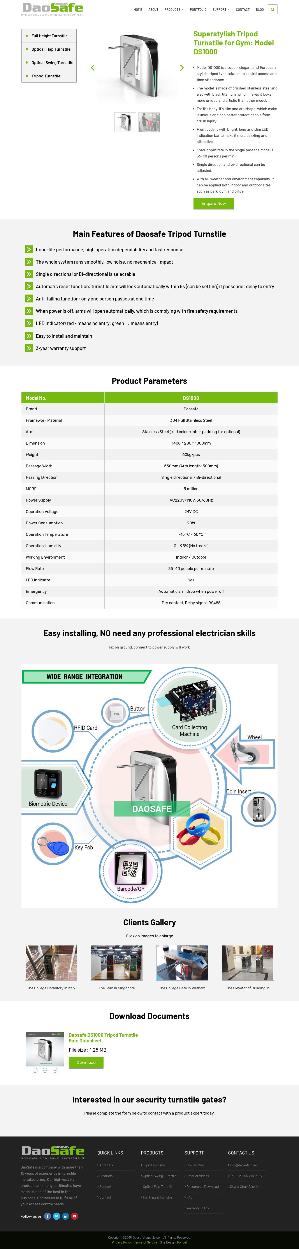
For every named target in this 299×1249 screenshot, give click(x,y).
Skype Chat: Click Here (246, 1187)
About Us (106, 1165)
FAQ (189, 1197)
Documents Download (202, 1187)
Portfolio (198, 9)
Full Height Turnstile (50, 35)
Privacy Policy (122, 1242)
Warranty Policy (197, 1208)
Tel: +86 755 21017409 (246, 1176)
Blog (260, 9)
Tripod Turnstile (46, 75)
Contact (243, 9)
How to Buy (195, 1165)
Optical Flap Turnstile (51, 49)
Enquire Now (213, 203)
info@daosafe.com (243, 1165)
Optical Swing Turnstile (52, 62)
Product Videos (197, 1176)
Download (86, 1062)
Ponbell (182, 1242)
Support (220, 9)
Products (173, 9)
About (153, 9)
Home (138, 9)
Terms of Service (146, 1242)
